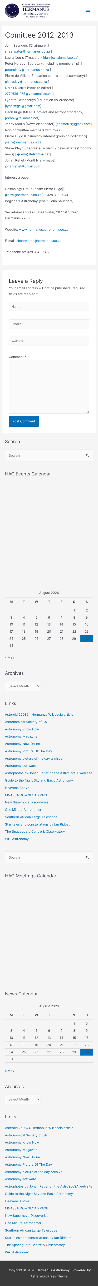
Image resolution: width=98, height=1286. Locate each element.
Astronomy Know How (22, 729)
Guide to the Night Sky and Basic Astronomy (39, 780)
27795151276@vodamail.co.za (28, 94)
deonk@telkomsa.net (22, 118)
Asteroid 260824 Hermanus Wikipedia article (39, 714)
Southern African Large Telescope (31, 817)
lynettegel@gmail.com (23, 106)
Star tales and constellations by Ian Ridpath (38, 824)
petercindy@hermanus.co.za (27, 70)
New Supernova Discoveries (26, 802)
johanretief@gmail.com (22, 166)
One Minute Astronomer (23, 810)
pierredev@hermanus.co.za (26, 81)
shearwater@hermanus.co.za (27, 51)
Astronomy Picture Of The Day (28, 751)
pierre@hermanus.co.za (23, 142)
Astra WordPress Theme (49, 1276)
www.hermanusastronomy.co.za (44, 229)
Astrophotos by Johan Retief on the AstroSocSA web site (48, 773)
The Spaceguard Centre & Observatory (35, 831)
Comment (17, 357)
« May (9, 657)
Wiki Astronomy (17, 839)
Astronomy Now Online (22, 744)
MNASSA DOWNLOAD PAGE (26, 795)
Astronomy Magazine (21, 736)
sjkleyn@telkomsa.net (33, 154)
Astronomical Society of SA (26, 722)
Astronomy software (20, 766)
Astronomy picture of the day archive (33, 758)
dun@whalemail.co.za (60, 57)
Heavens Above (17, 788)
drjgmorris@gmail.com (74, 124)
